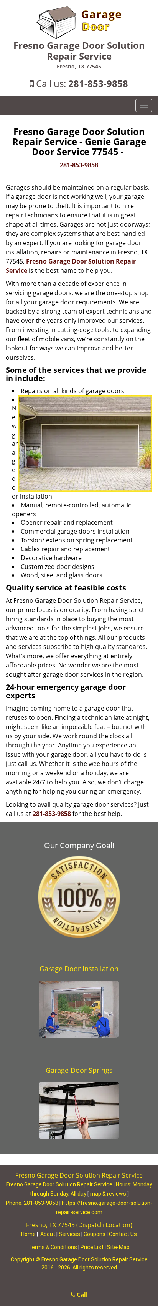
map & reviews (108, 1194)
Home (28, 1234)
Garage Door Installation (79, 968)
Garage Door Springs (79, 1070)
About (47, 1234)
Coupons (94, 1234)
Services (69, 1234)
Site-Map (118, 1247)
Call (81, 1294)
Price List (92, 1247)
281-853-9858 (98, 83)
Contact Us (123, 1234)
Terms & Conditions (52, 1247)
